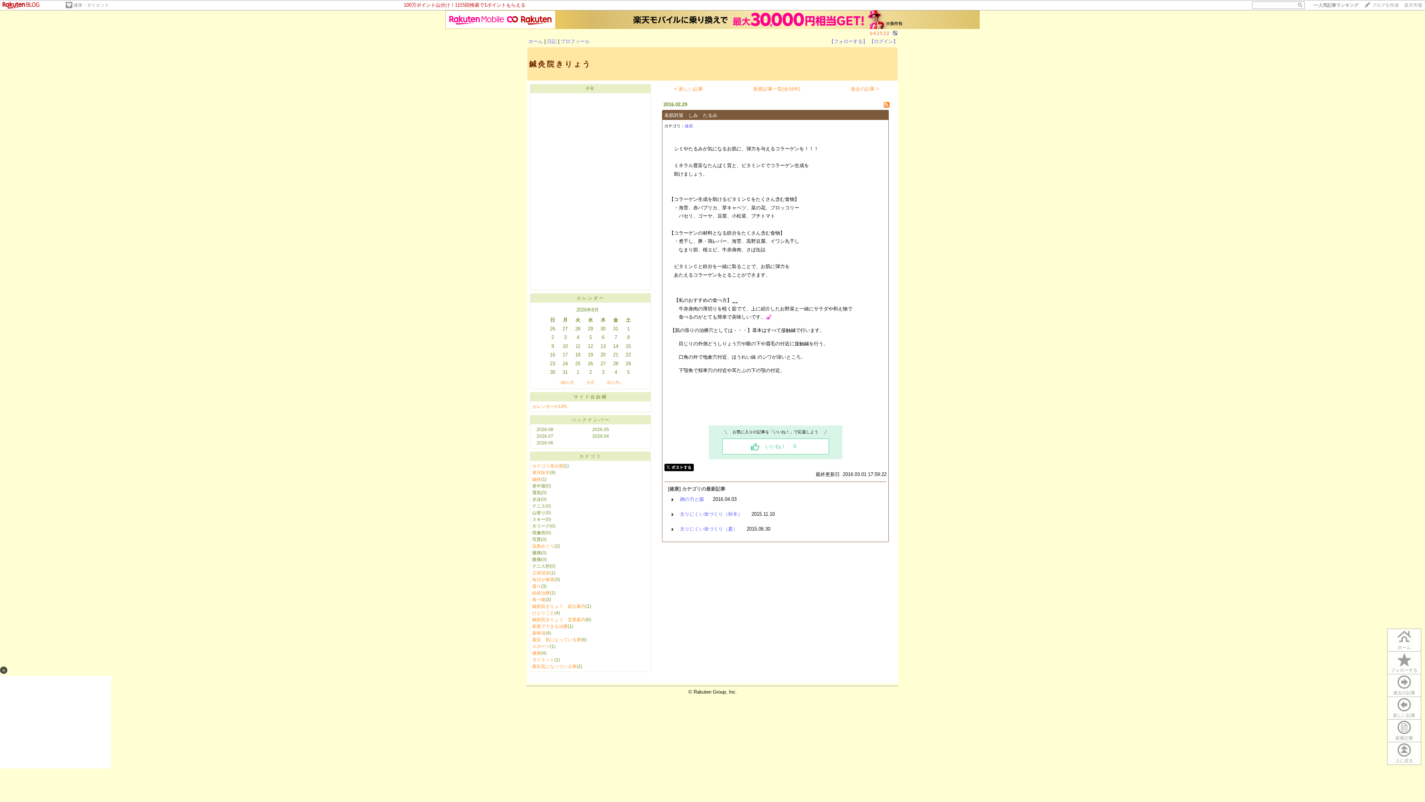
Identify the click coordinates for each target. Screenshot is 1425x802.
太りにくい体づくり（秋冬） (711, 514)
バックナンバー (590, 420)
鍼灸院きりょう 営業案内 (559, 619)
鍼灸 (536, 479)
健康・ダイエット (91, 5)
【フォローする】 (848, 41)
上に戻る (1404, 760)
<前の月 (567, 382)
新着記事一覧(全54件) (776, 89)
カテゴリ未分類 (547, 466)
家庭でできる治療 (550, 626)
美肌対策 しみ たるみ (690, 115)
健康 (536, 653)
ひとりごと (543, 613)
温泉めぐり (543, 546)
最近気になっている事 (554, 666)
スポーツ (541, 646)
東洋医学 (541, 472)
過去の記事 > (865, 89)
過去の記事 (1404, 692)
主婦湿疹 (541, 573)
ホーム (535, 41)
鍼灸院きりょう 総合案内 (559, 606)
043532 (880, 33)
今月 (590, 382)
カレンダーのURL (550, 406)
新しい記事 (1404, 715)
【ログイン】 (883, 41)
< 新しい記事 (688, 89)
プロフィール (575, 41)
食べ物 (539, 599)
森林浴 (539, 633)
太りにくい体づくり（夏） (709, 529)
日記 (552, 41)
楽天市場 (1413, 5)
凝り (536, 586)
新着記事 (1404, 738)
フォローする (1404, 670)
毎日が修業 (543, 579)
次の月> (614, 382)
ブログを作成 (1385, 5)
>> (1336, 5)
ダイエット (543, 659)
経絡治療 (541, 593)
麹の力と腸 (692, 499)
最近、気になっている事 (556, 639)
